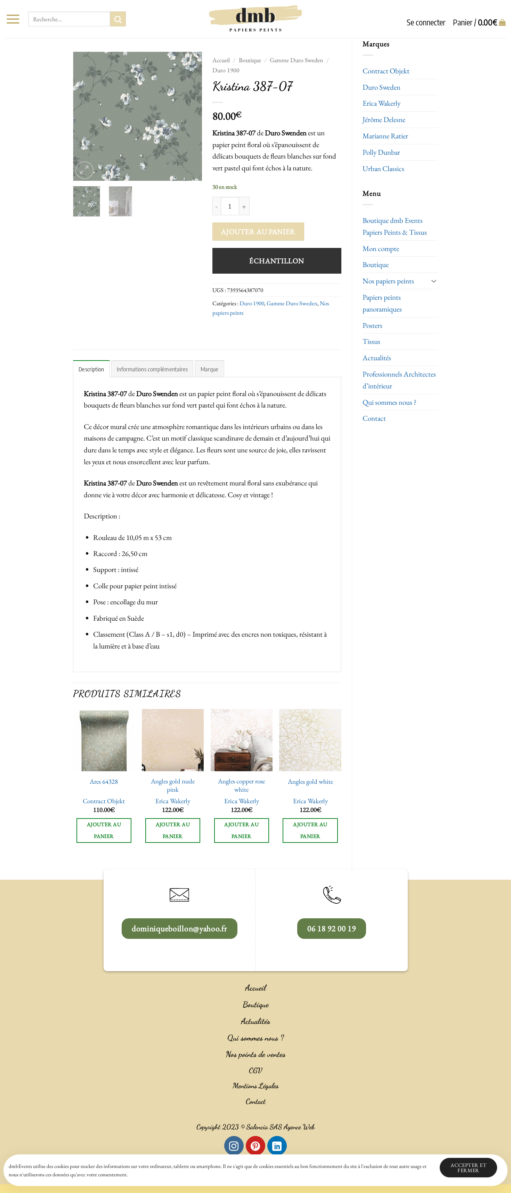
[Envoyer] (117, 19)
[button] (13, 19)
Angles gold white (310, 781)
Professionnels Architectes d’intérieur (399, 379)
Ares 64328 (104, 781)
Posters (372, 325)
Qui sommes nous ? (389, 402)
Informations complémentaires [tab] (152, 369)
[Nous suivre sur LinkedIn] (277, 1145)
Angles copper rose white (241, 785)
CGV (255, 1070)
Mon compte (381, 248)
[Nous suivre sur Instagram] (234, 1145)
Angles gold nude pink (173, 785)
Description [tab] (91, 369)
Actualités (377, 357)
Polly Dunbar (381, 152)
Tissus (371, 341)
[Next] (190, 116)
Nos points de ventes (255, 1054)
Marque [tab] (210, 369)
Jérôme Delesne (384, 119)
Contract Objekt (386, 70)
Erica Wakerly (381, 103)
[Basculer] (434, 280)
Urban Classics (383, 168)
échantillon (276, 260)
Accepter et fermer (468, 1168)
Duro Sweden (381, 87)
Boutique (376, 264)
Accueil (221, 60)
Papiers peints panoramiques (382, 303)
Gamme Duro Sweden (296, 60)
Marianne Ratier (385, 135)
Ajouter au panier (258, 231)
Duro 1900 (226, 70)
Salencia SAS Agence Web (280, 1127)
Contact (374, 418)
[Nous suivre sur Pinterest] (255, 1145)
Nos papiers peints (388, 280)
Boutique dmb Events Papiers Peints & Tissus (395, 226)
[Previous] (84, 116)
